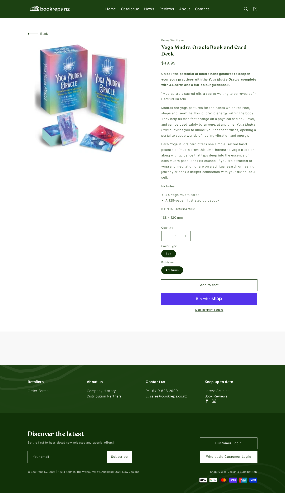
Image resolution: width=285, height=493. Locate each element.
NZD (254, 471)
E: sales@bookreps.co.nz (166, 396)
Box (169, 253)
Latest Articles (217, 391)
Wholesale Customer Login (228, 457)
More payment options (209, 309)
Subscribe (119, 457)
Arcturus (172, 270)
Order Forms (38, 391)
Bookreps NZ (39, 471)
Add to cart (209, 285)
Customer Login (228, 443)
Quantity (167, 227)
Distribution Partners (104, 396)
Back (44, 34)
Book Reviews (216, 396)
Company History (101, 391)
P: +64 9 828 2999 (162, 391)
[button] (246, 9)
